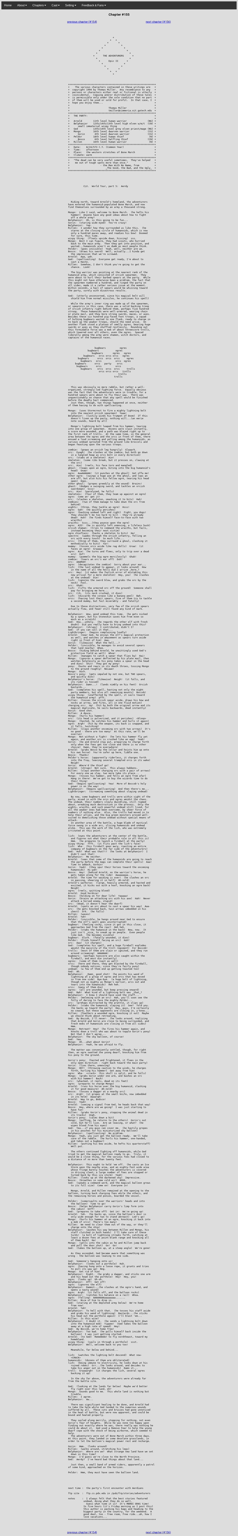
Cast (55, 5)
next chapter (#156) (158, 21)
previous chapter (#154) (82, 21)
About (21, 5)
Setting (70, 5)
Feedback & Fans (93, 5)
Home (8, 5)
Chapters (38, 5)
